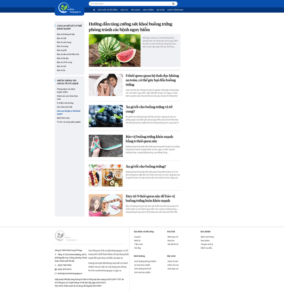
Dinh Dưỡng (148, 10)
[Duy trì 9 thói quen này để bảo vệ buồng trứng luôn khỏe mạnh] (106, 205)
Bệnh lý (137, 240)
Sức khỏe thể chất (64, 107)
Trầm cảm (138, 244)
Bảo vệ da (61, 70)
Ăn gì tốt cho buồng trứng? (146, 166)
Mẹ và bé (160, 10)
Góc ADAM (135, 10)
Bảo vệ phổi (62, 50)
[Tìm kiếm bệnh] (173, 4)
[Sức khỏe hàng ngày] (69, 8)
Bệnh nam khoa (207, 237)
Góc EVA (124, 10)
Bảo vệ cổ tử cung (64, 62)
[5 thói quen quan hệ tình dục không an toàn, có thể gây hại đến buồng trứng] (106, 85)
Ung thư (137, 237)
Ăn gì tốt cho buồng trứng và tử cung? (149, 109)
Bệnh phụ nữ (173, 237)
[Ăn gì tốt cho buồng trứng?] (106, 176)
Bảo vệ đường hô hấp (66, 34)
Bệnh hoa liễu (206, 248)
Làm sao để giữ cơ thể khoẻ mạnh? (69, 27)
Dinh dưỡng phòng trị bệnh (145, 261)
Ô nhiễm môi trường (65, 103)
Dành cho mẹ (173, 265)
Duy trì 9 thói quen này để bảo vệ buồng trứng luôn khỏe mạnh (150, 199)
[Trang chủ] (94, 10)
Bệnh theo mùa (63, 118)
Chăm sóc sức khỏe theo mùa (67, 97)
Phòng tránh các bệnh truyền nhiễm (66, 90)
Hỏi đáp (137, 248)
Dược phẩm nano (175, 10)
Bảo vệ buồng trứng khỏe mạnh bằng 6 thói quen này (149, 139)
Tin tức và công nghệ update (69, 122)
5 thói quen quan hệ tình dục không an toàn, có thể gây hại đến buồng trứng (152, 80)
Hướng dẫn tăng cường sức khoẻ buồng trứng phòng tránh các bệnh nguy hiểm (130, 27)
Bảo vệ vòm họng (64, 42)
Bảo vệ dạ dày (62, 58)
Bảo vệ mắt (61, 38)
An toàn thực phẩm (142, 265)
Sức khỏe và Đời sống (108, 10)
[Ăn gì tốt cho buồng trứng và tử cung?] (106, 116)
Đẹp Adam (205, 240)
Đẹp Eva (171, 240)
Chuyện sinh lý (207, 244)
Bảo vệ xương (62, 46)
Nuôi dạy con (173, 269)
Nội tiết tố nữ (173, 244)
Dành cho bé (173, 261)
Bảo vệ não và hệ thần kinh (68, 54)
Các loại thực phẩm (142, 272)
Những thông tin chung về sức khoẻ (67, 82)
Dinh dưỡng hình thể (142, 269)
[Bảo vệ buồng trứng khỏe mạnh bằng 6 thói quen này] (106, 146)
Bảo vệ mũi (61, 66)
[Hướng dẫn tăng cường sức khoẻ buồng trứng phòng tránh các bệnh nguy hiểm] (115, 50)
